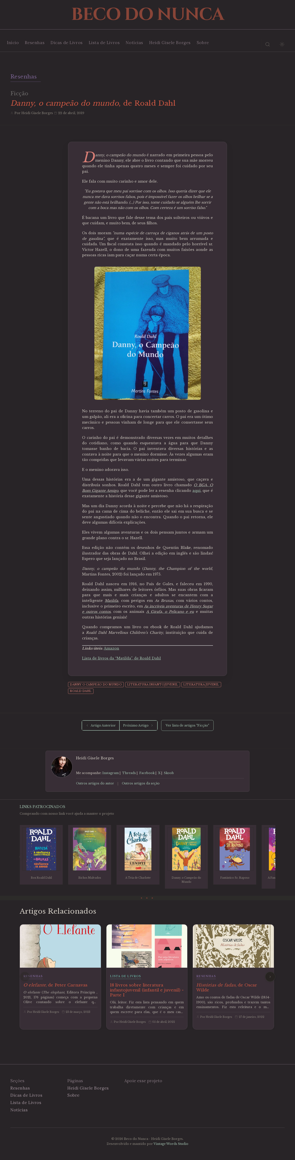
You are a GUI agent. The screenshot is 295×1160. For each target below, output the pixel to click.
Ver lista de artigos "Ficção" (187, 725)
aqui (196, 490)
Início (13, 42)
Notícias (134, 42)
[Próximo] (275, 857)
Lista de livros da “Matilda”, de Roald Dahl (121, 658)
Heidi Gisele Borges (170, 42)
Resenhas (34, 42)
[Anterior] (20, 857)
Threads (129, 773)
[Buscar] (268, 44)
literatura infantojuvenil (152, 684)
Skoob (169, 773)
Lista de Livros (104, 42)
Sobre (203, 42)
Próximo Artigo (136, 725)
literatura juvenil (201, 684)
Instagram (110, 773)
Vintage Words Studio (171, 1144)
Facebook (147, 773)
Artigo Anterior (103, 725)
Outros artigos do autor (95, 783)
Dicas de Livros (67, 42)
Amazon (111, 648)
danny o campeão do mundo (96, 684)
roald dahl (81, 691)
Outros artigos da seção (141, 783)
